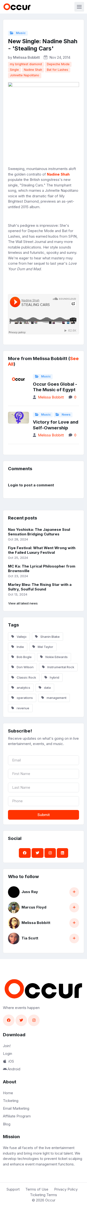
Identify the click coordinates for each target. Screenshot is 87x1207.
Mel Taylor (45, 647)
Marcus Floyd (34, 907)
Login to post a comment (31, 485)
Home (8, 1093)
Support (13, 1189)
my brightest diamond (26, 64)
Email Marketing (16, 1108)
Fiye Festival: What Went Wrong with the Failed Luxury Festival (41, 550)
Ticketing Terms (43, 1195)
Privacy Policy (66, 1189)
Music (20, 33)
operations (24, 698)
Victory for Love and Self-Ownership (55, 424)
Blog (6, 1124)
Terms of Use (36, 1189)
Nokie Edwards (56, 657)
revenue (22, 708)
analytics (23, 687)
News (66, 414)
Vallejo (21, 637)
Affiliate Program (17, 1116)
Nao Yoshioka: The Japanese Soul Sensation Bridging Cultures (39, 531)
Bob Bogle (24, 657)
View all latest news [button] (23, 603)
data (47, 687)
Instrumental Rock (60, 667)
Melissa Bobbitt (26, 57)
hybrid (54, 677)
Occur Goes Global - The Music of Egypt (55, 386)
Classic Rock (26, 677)
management (56, 698)
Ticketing (10, 1100)
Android (13, 1069)
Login (7, 1053)
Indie (20, 647)
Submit (43, 814)
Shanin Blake (50, 637)
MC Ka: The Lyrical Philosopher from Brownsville (41, 568)
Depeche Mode (58, 64)
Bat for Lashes (57, 69)
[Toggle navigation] (79, 7)
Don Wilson (25, 667)
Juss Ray (30, 891)
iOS (11, 1061)
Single (14, 69)
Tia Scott (30, 938)
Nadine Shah (33, 69)
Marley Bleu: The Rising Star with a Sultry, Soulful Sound (40, 586)
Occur (50, 1200)
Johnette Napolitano (24, 75)
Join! (7, 1046)
